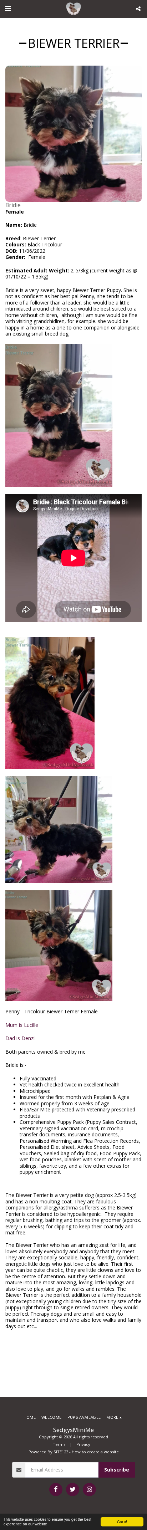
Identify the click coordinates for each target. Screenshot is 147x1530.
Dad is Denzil (20, 1038)
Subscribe (116, 1469)
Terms (59, 1444)
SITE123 (61, 1451)
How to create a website (95, 1451)
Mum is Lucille (21, 1025)
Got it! (122, 1521)
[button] (8, 8)
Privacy (83, 1444)
